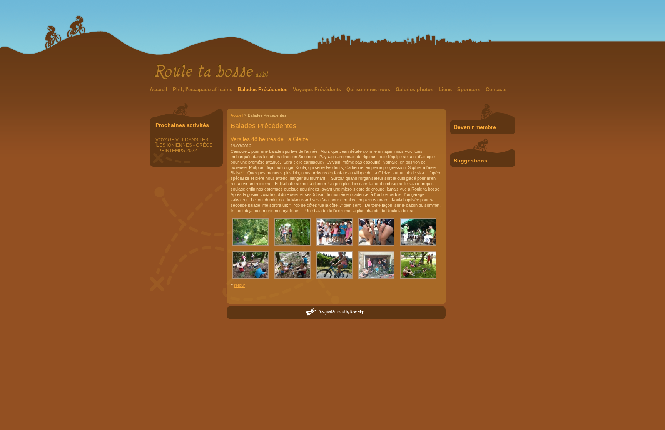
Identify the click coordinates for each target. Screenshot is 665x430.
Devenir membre (475, 127)
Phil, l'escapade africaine (203, 89)
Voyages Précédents (318, 89)
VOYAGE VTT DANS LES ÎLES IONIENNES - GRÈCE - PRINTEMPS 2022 (183, 145)
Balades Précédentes (263, 89)
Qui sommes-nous (369, 89)
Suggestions (470, 160)
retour (239, 285)
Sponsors (469, 89)
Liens (446, 89)
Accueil (159, 89)
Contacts (496, 89)
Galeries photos (415, 89)
